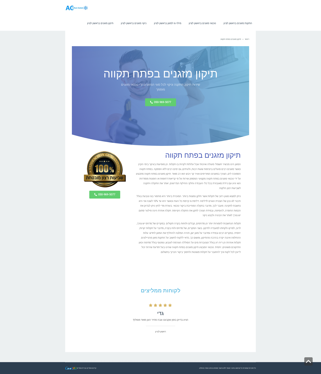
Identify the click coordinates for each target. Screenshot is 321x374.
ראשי (247, 39)
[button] (160, 102)
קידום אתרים (91, 368)
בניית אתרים (81, 368)
